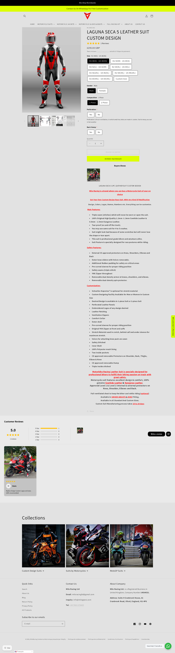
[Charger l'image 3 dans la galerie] (57, 121)
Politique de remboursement (77, 639)
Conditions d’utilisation (115, 639)
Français (20, 651)
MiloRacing (33, 639)
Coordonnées (145, 639)
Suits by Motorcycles (76, 570)
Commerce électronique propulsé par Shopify (52, 639)
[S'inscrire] (62, 624)
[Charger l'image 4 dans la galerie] (69, 121)
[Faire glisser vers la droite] (78, 121)
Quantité (90, 139)
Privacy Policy (27, 606)
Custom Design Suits (32, 570)
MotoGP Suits (116, 570)
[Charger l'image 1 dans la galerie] (33, 121)
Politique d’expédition (132, 639)
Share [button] (92, 411)
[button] (24, 16)
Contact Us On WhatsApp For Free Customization (87, 8)
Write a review (156, 434)
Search (24, 589)
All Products (27, 610)
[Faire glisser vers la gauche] (24, 121)
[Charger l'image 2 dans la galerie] (45, 121)
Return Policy (27, 602)
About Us (25, 593)
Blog (23, 598)
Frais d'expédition (103, 51)
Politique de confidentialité (96, 639)
